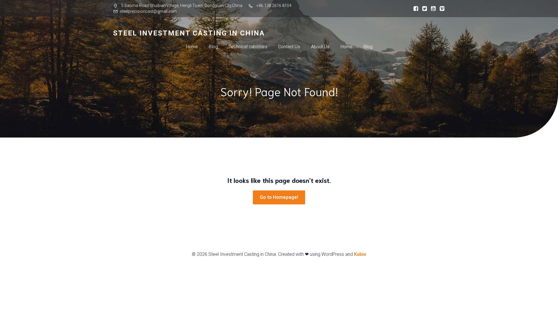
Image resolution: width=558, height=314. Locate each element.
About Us (320, 46)
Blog (213, 46)
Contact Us (289, 46)
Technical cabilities (248, 46)
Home (192, 46)
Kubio (360, 254)
